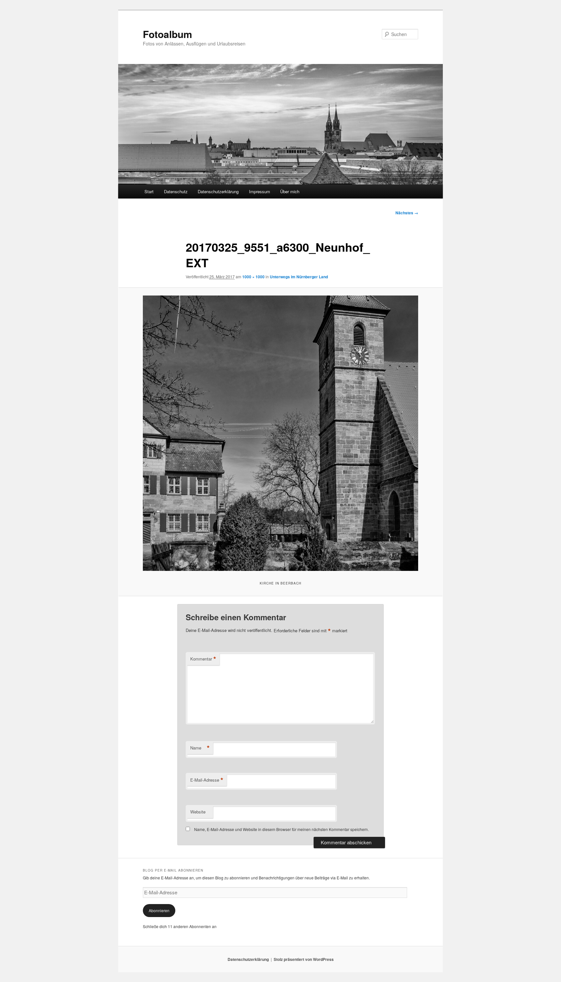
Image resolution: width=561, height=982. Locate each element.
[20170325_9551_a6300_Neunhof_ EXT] (280, 433)
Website (198, 812)
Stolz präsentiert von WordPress (304, 959)
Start (149, 191)
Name (200, 748)
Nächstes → (406, 213)
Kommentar (203, 659)
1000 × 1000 (253, 277)
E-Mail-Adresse (206, 780)
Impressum (259, 191)
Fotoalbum (167, 34)
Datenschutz (176, 191)
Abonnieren (159, 910)
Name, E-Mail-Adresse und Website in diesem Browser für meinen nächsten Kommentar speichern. (281, 829)
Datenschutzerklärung (218, 191)
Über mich (289, 191)
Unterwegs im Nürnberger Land (299, 277)
